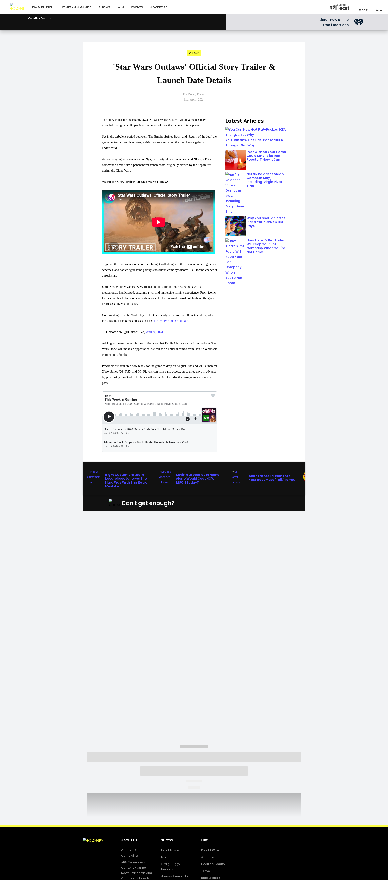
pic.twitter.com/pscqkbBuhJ (171, 320)
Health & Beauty (213, 864)
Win (121, 7)
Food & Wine (210, 850)
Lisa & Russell (42, 7)
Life (204, 840)
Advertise (158, 7)
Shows (104, 7)
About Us (129, 840)
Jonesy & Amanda (76, 7)
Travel (206, 871)
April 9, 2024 (154, 332)
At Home (207, 857)
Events (137, 7)
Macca (166, 857)
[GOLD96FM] (17, 7)
